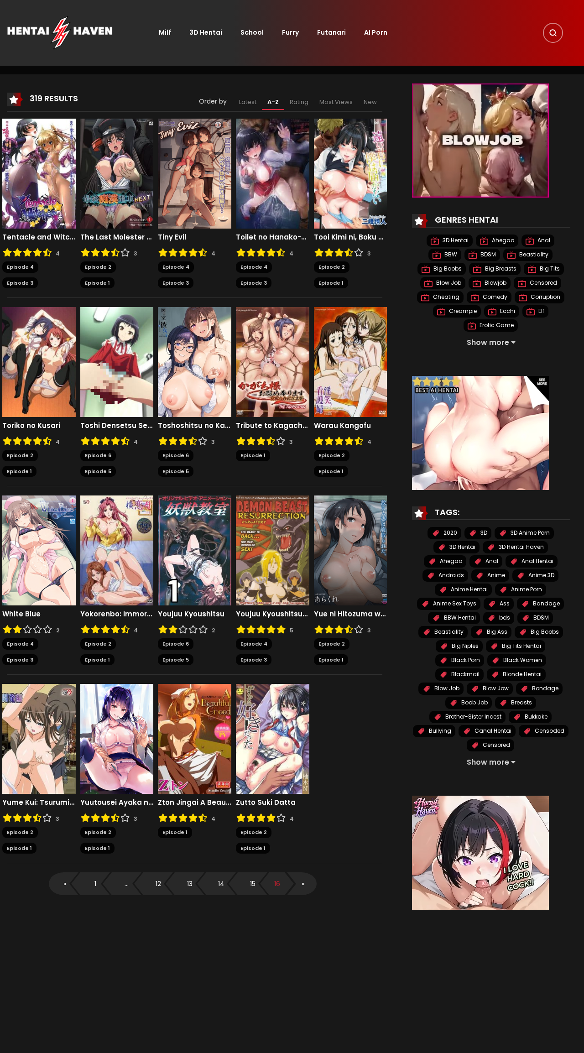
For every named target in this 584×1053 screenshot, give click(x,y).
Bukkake (535, 717)
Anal (543, 241)
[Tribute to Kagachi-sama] (272, 361)
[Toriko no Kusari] (39, 361)
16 (277, 883)
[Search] (553, 33)
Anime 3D (540, 575)
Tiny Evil (172, 237)
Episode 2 (98, 267)
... (127, 883)
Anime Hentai (468, 590)
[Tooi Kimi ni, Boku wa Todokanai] (350, 173)
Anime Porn (526, 590)
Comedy (494, 297)
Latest (247, 102)
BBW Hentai (459, 618)
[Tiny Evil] (194, 173)
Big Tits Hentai (521, 646)
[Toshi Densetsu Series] (117, 361)
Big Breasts (500, 269)
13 (190, 883)
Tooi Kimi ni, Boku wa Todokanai (350, 237)
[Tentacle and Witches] (39, 173)
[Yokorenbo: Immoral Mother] (117, 550)
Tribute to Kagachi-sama (272, 426)
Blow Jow (495, 689)
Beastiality (533, 255)
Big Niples (464, 646)
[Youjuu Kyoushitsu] (194, 550)
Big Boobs (447, 269)
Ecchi (507, 311)
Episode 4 (20, 267)
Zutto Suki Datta (266, 802)
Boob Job (474, 703)
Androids (450, 575)
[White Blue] (39, 550)
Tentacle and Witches (39, 237)
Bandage (546, 604)
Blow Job (448, 283)
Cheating (445, 297)
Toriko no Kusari (31, 426)
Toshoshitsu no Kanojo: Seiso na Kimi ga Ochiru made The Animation (194, 426)
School (252, 32)
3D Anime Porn (529, 533)
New (370, 102)
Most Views (336, 102)
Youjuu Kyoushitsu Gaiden (272, 614)
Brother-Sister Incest (472, 717)
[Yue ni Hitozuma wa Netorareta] (350, 550)
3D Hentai (205, 32)
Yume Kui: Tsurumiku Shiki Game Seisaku (39, 802)
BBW (450, 255)
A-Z (273, 102)
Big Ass (496, 632)
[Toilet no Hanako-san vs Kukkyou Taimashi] (272, 173)
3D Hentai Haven (520, 547)
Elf (540, 311)
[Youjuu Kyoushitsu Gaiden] (272, 550)
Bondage (544, 689)
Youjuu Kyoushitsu (191, 614)
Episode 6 (98, 455)
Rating (299, 102)
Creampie (462, 311)
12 (158, 883)
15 (253, 883)
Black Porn (465, 660)
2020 (449, 533)
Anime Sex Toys (454, 604)
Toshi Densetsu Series (117, 426)
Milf (165, 32)
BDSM (487, 255)
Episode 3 (20, 283)
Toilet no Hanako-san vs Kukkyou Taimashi (272, 237)
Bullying (439, 731)
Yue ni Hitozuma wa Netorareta (350, 614)
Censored (542, 283)
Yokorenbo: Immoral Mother (117, 614)
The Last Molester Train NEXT (117, 237)
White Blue (21, 614)
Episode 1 (97, 283)
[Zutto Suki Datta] (272, 738)
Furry (290, 32)
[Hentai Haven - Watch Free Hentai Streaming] (60, 32)
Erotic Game (496, 325)
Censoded (548, 731)
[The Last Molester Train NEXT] (117, 173)
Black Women (522, 660)
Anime (495, 575)
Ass (504, 604)
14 (221, 883)
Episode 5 (98, 471)
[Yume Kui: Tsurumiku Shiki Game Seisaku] (39, 738)
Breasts (521, 703)
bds (504, 618)
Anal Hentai (536, 561)
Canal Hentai (492, 731)
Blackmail (465, 674)
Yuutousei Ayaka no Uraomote (117, 802)
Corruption (544, 297)
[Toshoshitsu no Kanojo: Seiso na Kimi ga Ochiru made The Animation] (194, 361)
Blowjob (494, 283)
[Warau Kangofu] (350, 361)
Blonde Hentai (521, 674)
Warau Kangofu (342, 426)
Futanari (331, 32)
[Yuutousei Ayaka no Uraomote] (117, 738)
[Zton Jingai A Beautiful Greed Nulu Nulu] (194, 738)
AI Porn (375, 32)
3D (483, 533)
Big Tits (549, 269)
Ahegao (502, 241)
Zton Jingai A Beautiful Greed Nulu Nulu (194, 802)
